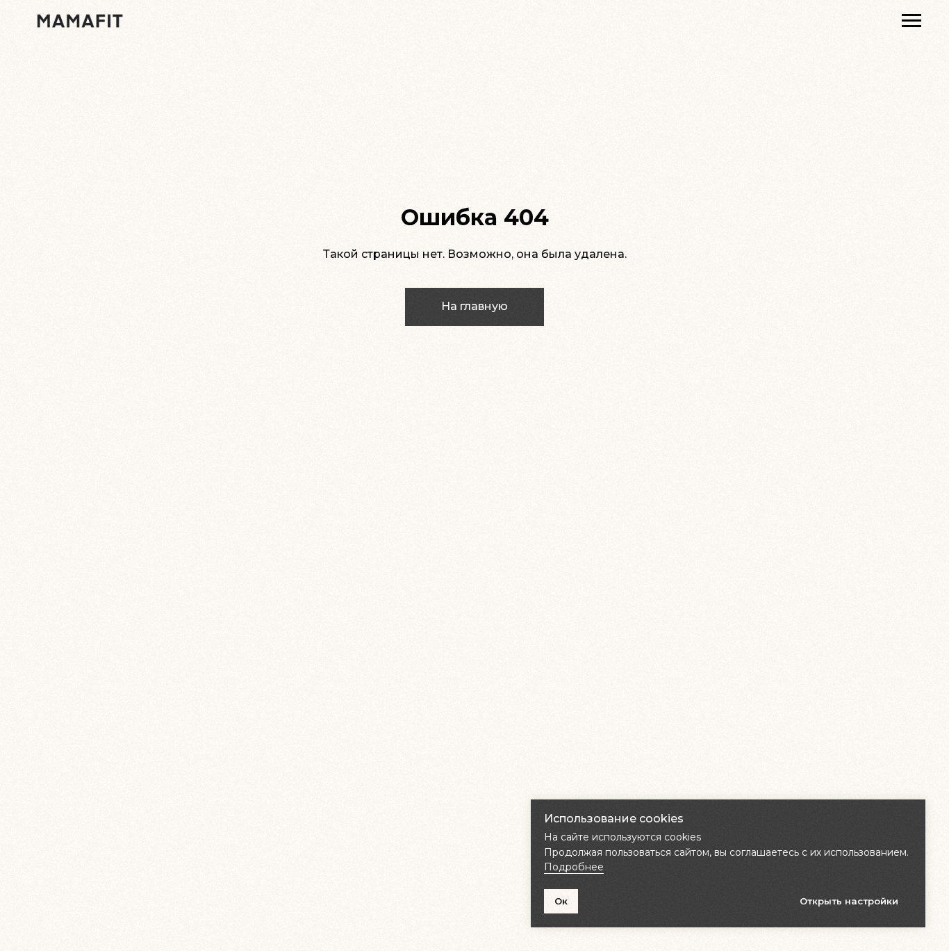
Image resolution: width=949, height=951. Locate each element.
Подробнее (574, 867)
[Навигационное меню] (911, 21)
